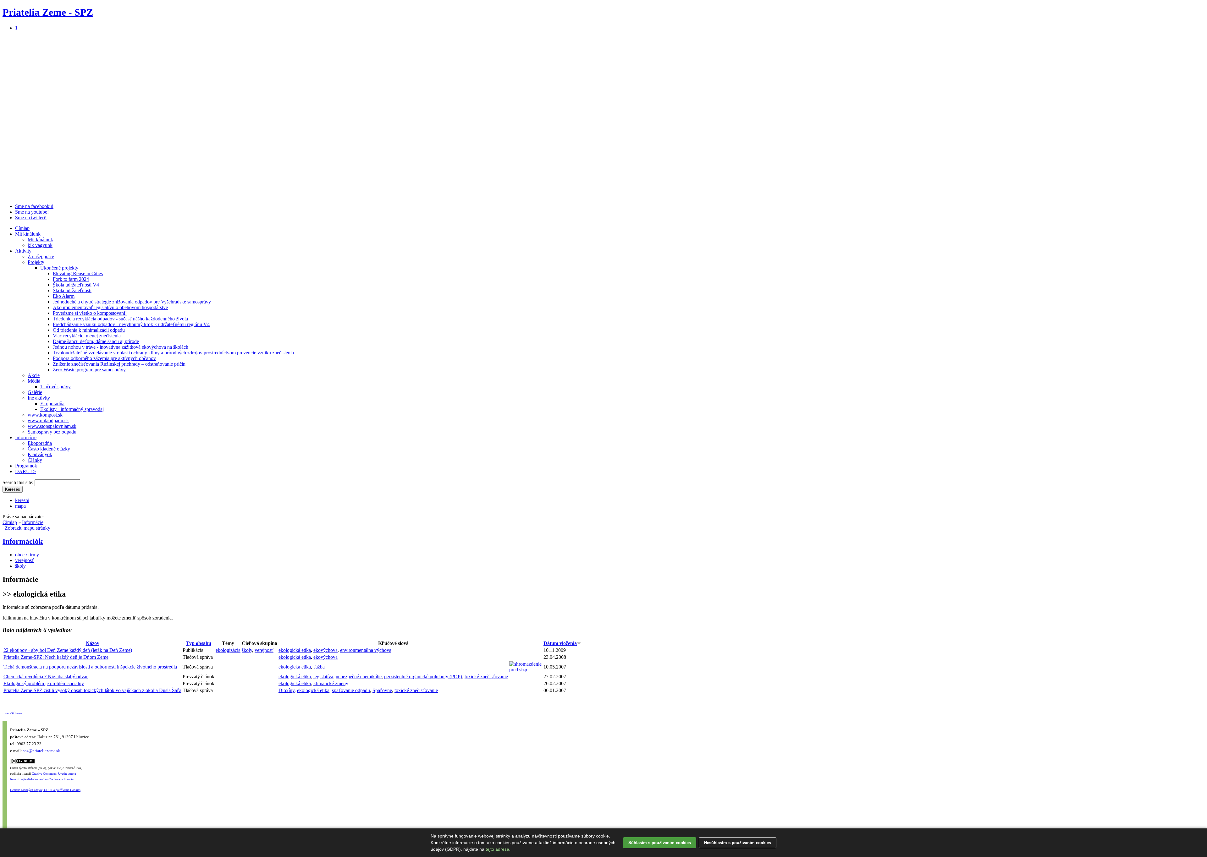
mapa (20, 506)
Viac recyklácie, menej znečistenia (87, 335)
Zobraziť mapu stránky (27, 528)
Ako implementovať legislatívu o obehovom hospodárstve (110, 307)
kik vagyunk (40, 245)
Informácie (25, 437)
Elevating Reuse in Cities (78, 273)
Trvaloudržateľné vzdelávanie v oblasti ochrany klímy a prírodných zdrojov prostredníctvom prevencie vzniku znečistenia (173, 352)
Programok (26, 465)
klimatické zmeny (330, 683)
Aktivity (23, 251)
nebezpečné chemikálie (359, 676)
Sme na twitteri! (31, 217)
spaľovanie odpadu (351, 690)
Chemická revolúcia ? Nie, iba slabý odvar (45, 676)
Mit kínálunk (28, 234)
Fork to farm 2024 (71, 279)
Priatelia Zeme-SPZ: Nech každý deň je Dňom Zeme (55, 657)
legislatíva (323, 676)
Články (35, 460)
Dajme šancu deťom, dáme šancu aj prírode (96, 341)
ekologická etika (294, 650)
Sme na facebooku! (34, 206)
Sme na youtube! (32, 212)
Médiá (34, 381)
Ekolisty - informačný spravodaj (72, 409)
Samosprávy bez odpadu (52, 431)
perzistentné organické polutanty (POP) (423, 676)
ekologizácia (228, 650)
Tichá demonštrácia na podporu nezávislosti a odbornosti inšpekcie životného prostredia (90, 666)
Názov (92, 643)
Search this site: (19, 482)
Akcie (34, 375)
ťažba (319, 666)
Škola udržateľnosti (72, 290)
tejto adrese (497, 849)
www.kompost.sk (45, 415)
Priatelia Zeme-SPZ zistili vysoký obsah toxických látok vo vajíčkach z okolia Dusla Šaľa (92, 690)
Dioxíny (286, 690)
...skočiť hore (12, 713)
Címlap (22, 228)
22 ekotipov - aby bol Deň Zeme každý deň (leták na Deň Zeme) (67, 650)
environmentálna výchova (365, 650)
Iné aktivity (39, 398)
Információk (23, 541)
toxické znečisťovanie (486, 676)
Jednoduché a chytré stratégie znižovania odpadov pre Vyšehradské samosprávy (132, 301)
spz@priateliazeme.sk (41, 751)
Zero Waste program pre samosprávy (89, 369)
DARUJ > (25, 471)
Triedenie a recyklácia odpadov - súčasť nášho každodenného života (120, 318)
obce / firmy (27, 554)
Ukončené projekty (59, 267)
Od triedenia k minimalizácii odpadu (89, 330)
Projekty (36, 262)
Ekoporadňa (52, 403)
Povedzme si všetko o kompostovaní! (90, 313)
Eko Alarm (63, 296)
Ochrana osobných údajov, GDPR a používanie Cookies (45, 790)
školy (20, 566)
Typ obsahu (198, 643)
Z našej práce (41, 256)
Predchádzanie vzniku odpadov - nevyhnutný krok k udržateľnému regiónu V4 (131, 324)
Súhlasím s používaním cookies (659, 842)
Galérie (35, 392)
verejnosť (24, 560)
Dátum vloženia (560, 643)
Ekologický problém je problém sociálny (43, 683)
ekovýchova (325, 650)
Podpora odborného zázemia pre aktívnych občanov (104, 358)
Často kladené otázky (49, 448)
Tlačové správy (55, 386)
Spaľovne (382, 690)
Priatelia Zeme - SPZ (48, 12)
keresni (22, 500)
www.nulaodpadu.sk (48, 420)
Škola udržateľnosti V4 (76, 284)
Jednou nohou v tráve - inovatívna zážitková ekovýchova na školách (120, 347)
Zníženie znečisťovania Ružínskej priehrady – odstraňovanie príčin (119, 364)
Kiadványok (40, 454)
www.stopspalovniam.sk (52, 426)
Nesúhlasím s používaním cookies (737, 842)
